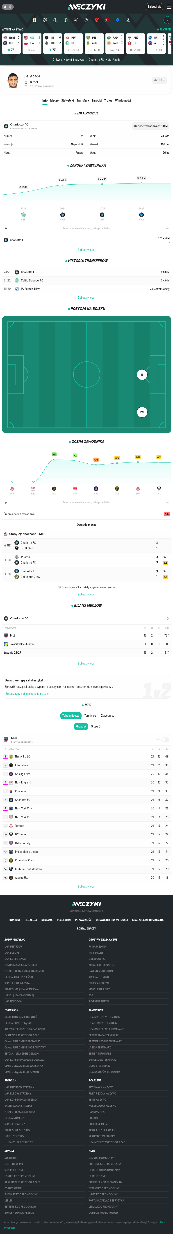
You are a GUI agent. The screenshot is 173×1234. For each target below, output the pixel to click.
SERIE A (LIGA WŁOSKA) (17, 983)
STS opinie (11, 1158)
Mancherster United (101, 965)
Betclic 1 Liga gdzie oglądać (22, 1053)
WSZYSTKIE (164, 29)
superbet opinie (14, 1170)
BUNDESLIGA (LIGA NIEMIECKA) (22, 989)
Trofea (108, 100)
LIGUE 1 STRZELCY (14, 1136)
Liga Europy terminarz (103, 1023)
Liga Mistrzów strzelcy (19, 1087)
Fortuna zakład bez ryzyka (106, 1200)
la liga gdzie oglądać (18, 1023)
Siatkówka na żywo (101, 1087)
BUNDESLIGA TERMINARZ (102, 1060)
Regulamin (64, 920)
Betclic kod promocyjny (104, 1170)
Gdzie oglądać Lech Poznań (22, 1072)
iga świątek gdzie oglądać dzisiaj (25, 1029)
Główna (57, 59)
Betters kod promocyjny (20, 1206)
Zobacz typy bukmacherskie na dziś (27, 693)
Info (45, 100)
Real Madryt (97, 953)
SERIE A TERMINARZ (100, 1053)
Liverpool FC (97, 959)
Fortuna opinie (14, 1164)
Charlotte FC (96, 59)
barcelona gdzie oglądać (21, 1017)
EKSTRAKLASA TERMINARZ (103, 1035)
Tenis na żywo (97, 1100)
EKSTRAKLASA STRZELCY (18, 1106)
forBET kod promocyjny (20, 1176)
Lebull (8, 1200)
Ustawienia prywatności (112, 920)
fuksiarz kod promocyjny (21, 1194)
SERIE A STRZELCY (15, 1124)
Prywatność (83, 920)
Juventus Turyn (99, 1001)
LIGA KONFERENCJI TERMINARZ (106, 1029)
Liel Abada (114, 59)
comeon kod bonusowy (103, 1213)
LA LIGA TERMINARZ (100, 1047)
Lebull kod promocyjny (104, 1206)
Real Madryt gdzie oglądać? (22, 1182)
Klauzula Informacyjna (148, 920)
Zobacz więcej (86, 249)
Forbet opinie (13, 1188)
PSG (91, 995)
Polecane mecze (99, 1124)
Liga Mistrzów (13, 946)
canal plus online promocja (22, 1041)
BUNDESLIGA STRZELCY (17, 1130)
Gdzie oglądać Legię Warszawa (24, 1066)
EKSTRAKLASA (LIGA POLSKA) (21, 965)
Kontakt (14, 920)
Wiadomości (123, 100)
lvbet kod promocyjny (103, 1194)
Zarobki (97, 100)
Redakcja (31, 920)
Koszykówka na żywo (102, 1106)
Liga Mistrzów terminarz (104, 1017)
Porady (93, 1118)
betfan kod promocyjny (104, 1188)
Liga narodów (13, 1001)
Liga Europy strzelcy (18, 1093)
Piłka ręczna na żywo (102, 1093)
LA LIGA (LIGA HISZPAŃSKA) (19, 977)
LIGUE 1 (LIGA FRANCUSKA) (19, 995)
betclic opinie (97, 1176)
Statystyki (67, 100)
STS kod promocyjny (102, 1158)
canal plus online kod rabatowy (25, 1047)
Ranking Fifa (97, 1112)
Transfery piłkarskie (102, 1130)
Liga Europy (12, 953)
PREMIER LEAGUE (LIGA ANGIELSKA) (24, 971)
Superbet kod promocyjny (105, 1182)
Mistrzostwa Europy (102, 1136)
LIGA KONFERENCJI (15, 959)
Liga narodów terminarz (104, 1072)
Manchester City (99, 989)
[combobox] (159, 80)
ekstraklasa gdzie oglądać (22, 1035)
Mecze (54, 100)
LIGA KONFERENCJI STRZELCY (21, 1100)
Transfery (83, 100)
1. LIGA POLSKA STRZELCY (19, 1142)
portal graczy (86, 928)
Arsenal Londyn (99, 977)
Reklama (46, 920)
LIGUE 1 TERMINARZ (99, 1066)
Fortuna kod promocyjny (105, 1164)
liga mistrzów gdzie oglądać (107, 1142)
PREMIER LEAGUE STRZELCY (20, 1112)
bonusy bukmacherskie (19, 1213)
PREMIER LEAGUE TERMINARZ (105, 1041)
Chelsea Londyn (99, 983)
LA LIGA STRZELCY (15, 1118)
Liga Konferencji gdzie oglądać (24, 1060)
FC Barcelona (97, 946)
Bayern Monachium (101, 971)
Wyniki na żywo (12, 29)
